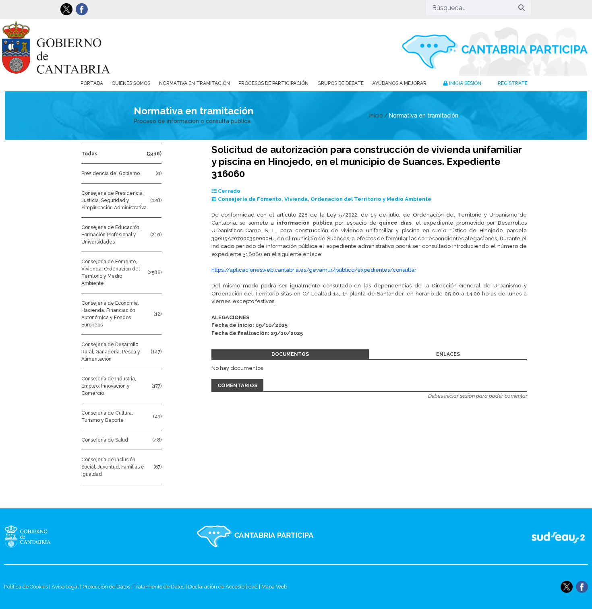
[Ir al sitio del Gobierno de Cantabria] (48, 536)
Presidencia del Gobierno (110, 173)
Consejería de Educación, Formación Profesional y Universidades (111, 235)
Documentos (290, 354)
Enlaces (448, 354)
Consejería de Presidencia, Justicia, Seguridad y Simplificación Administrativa (114, 200)
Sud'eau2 (479, 536)
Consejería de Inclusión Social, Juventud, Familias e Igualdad (112, 467)
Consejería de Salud (104, 440)
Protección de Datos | (108, 587)
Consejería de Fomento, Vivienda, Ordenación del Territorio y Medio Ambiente (110, 272)
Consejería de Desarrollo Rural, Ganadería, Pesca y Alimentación (110, 352)
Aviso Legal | (67, 587)
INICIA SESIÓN (464, 83)
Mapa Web (274, 587)
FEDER (577, 536)
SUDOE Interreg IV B (553, 536)
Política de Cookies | (28, 587)
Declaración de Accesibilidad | (224, 587)
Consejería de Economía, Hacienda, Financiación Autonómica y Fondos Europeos (110, 314)
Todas (89, 154)
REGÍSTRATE (513, 83)
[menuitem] (92, 83)
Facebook (82, 9)
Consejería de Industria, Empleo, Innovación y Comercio (108, 386)
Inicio (376, 115)
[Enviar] (521, 7)
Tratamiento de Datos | (161, 587)
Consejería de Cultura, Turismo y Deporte (107, 416)
